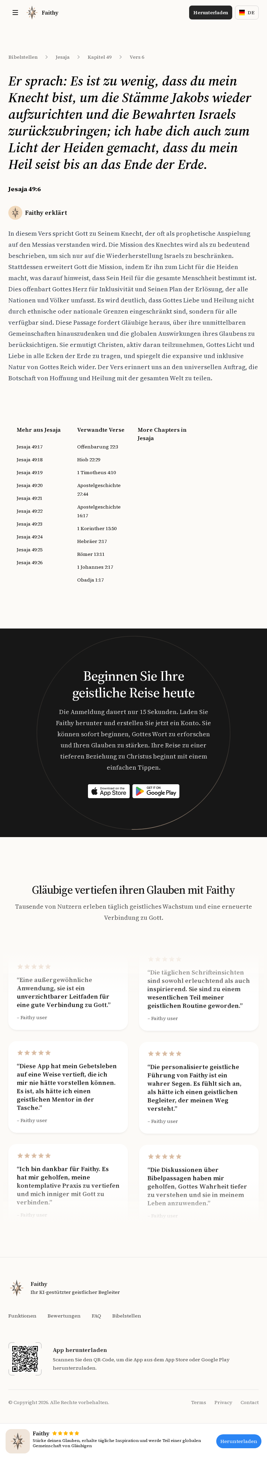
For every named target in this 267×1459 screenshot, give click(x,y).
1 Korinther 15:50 (96, 528)
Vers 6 (137, 57)
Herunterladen (210, 12)
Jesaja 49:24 (29, 536)
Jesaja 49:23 (29, 523)
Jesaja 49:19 (29, 472)
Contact (250, 1402)
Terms (198, 1402)
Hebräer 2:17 (92, 541)
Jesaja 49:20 (29, 485)
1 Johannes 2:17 (95, 567)
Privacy (223, 1402)
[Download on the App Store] (109, 791)
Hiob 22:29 (88, 459)
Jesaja (63, 57)
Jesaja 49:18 (29, 459)
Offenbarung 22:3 (97, 446)
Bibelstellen (23, 57)
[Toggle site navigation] (15, 12)
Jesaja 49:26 (29, 562)
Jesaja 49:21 (29, 498)
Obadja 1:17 (90, 579)
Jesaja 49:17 (29, 446)
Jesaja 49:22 (29, 511)
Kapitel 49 (100, 57)
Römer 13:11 (91, 554)
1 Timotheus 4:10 (96, 472)
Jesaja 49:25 (29, 549)
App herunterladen (80, 1350)
